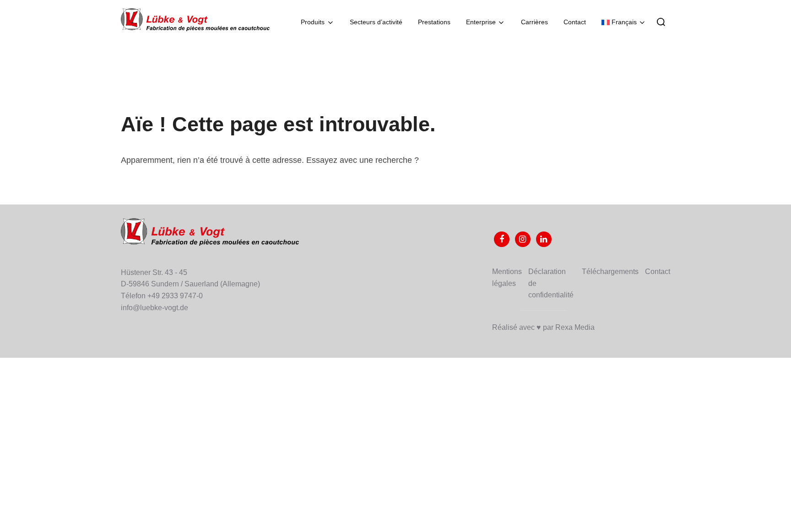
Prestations (434, 22)
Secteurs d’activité (376, 22)
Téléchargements (610, 271)
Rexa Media (575, 327)
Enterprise (481, 22)
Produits (313, 22)
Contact (574, 22)
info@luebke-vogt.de (154, 308)
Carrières (534, 22)
